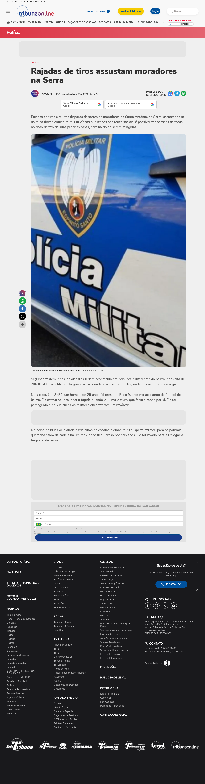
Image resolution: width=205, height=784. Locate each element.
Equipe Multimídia (109, 694)
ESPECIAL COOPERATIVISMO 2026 (21, 597)
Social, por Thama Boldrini (114, 650)
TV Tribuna (34, 22)
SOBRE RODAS (62, 607)
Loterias (58, 583)
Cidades (11, 623)
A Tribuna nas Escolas (65, 719)
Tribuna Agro (14, 615)
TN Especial (60, 665)
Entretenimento (15, 693)
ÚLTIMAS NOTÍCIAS (18, 562)
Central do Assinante (65, 727)
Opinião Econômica (110, 654)
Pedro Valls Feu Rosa (111, 646)
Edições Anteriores (64, 723)
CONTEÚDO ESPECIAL (113, 715)
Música (57, 599)
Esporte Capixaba (16, 663)
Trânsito (11, 631)
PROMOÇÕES (108, 667)
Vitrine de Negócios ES (112, 583)
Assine (57, 703)
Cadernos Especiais (64, 711)
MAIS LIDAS (14, 572)
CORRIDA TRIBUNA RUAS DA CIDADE (23, 584)
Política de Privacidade (112, 706)
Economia (12, 647)
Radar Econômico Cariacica (21, 619)
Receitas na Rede (16, 705)
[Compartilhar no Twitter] (22, 316)
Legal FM (59, 630)
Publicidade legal (149, 22)
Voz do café (106, 571)
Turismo (11, 685)
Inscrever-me (109, 537)
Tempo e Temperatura (18, 689)
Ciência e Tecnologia (64, 571)
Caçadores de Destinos (66, 685)
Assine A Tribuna (131, 11)
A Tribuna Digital (124, 22)
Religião (11, 639)
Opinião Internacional (111, 658)
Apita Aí (58, 681)
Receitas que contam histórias (70, 673)
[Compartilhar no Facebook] (22, 308)
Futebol (11, 667)
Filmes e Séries (62, 595)
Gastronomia (13, 709)
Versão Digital (61, 707)
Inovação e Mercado (111, 575)
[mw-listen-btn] (22, 293)
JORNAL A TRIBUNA (66, 698)
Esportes (11, 659)
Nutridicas (105, 611)
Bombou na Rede (63, 575)
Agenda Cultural (15, 697)
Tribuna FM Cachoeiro (65, 626)
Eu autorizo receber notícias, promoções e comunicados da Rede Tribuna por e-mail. (68, 529)
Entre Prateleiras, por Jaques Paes (115, 624)
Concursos (12, 651)
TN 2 (56, 653)
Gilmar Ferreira (108, 595)
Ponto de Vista (62, 669)
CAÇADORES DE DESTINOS (82, 22)
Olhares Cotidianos (110, 642)
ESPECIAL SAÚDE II (54, 22)
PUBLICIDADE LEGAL (113, 677)
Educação (12, 627)
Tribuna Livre (107, 603)
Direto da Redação (110, 587)
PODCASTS (105, 22)
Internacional (61, 587)
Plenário (104, 615)
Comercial (105, 698)
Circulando (59, 689)
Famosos (11, 701)
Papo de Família (108, 599)
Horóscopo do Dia (63, 579)
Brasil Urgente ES (63, 657)
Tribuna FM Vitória (63, 622)
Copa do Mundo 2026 (18, 677)
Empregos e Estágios (18, 655)
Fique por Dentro (63, 645)
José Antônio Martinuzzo (113, 638)
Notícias (58, 567)
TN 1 (56, 649)
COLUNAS (106, 562)
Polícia (35, 62)
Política (10, 643)
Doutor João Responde (112, 567)
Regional (11, 713)
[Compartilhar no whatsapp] (22, 301)
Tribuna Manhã (62, 661)
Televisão (59, 603)
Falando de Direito (110, 634)
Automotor (59, 677)
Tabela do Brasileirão (18, 681)
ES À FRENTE (107, 591)
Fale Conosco (107, 702)
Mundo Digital (107, 607)
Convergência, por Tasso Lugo (116, 630)
